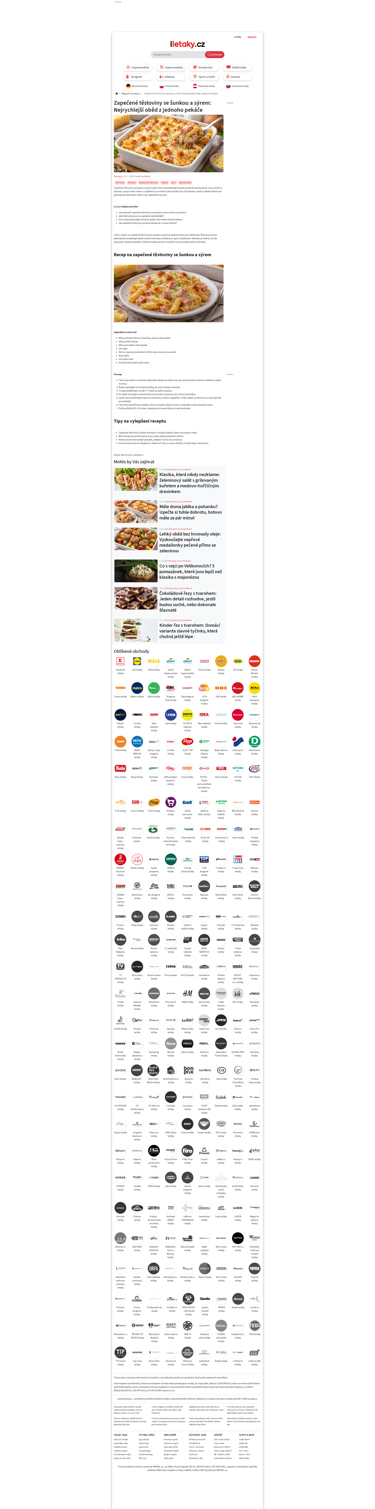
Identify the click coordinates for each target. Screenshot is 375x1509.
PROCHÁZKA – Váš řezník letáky (188, 1311)
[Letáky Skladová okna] (204, 1326)
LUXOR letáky (237, 1218)
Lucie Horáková (142, 176)
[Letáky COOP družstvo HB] (204, 1097)
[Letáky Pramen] (120, 1299)
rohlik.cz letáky (254, 1309)
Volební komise (120, 1447)
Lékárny (169, 77)
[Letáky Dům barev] (137, 967)
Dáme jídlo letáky (237, 1107)
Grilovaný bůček (171, 1447)
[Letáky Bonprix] (188, 1070)
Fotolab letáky (221, 927)
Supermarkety (140, 67)
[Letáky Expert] (204, 917)
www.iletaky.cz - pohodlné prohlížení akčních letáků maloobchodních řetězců (156, 1398)
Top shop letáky (137, 1362)
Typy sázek (219, 1443)
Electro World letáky (254, 896)
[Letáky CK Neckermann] (137, 1097)
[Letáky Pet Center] (221, 1269)
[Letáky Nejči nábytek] (204, 1238)
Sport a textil (206, 77)
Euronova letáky (238, 1134)
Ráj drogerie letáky (187, 698)
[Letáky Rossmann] (137, 886)
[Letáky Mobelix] (254, 917)
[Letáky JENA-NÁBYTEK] (204, 940)
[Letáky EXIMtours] (254, 1124)
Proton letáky (120, 927)
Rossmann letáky (137, 896)
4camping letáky (154, 1054)
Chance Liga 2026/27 (223, 1450)
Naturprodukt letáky (188, 1248)
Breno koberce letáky (154, 952)
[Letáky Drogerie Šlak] (170, 688)
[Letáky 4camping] (154, 1044)
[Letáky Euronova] (237, 1124)
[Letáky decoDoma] (254, 1097)
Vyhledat (216, 55)
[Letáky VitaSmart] (170, 1353)
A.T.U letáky (221, 1028)
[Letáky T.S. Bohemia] (237, 917)
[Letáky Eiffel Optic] (170, 1124)
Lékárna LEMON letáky (221, 814)
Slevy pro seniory (196, 1450)
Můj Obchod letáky (238, 812)
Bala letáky (120, 777)
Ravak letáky (238, 1307)
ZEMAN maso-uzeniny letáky (120, 900)
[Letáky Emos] (187, 1124)
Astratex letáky (254, 1054)
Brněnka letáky (153, 778)
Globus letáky (221, 671)
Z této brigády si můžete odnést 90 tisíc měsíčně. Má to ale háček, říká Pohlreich (167, 1410)
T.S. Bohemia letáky (237, 927)
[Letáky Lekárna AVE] (254, 1353)
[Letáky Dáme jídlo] (237, 1097)
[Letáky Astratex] (254, 1044)
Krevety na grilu (171, 1439)
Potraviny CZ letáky (221, 839)
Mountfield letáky (220, 896)
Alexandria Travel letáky (220, 1054)
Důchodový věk (195, 1458)
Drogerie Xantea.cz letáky (137, 1136)
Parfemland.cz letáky (187, 1279)
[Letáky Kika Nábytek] (120, 940)
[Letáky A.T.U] (221, 1020)
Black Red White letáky (153, 1080)
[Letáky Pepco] (204, 1269)
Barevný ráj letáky (254, 725)
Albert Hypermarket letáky (171, 673)
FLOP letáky (154, 811)
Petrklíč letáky (238, 1279)
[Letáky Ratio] (154, 688)
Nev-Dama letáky (221, 1248)
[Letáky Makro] (137, 688)
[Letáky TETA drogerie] (204, 688)
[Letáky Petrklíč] (237, 1269)
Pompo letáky (137, 1030)
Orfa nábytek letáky (153, 1279)
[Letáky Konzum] (254, 1178)
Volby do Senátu (121, 1439)
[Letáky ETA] (120, 802)
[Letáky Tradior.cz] (221, 860)
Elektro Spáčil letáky (187, 927)
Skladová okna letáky (204, 1336)
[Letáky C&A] (221, 1070)
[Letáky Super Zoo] (204, 1020)
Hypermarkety (173, 67)
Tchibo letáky (120, 1003)
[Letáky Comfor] (137, 715)
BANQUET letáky (137, 1080)
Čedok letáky (221, 1105)
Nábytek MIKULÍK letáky (153, 1250)
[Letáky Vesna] (137, 940)
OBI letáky (221, 696)
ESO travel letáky (221, 1134)
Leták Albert (244, 1439)
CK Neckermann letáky (137, 1109)
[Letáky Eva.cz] (137, 802)
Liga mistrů (144, 1447)
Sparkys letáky (171, 1030)
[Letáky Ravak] (238, 1299)
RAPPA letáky (221, 1309)
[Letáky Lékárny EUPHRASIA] (187, 1208)
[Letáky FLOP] (154, 802)
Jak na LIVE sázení (222, 1439)
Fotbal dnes (147, 1435)
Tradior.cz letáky (221, 869)
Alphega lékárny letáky (204, 754)
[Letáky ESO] (254, 769)
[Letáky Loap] (221, 1208)
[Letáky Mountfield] (221, 886)
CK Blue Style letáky (255, 1080)
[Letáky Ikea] (170, 1178)
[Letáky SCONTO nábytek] (187, 715)
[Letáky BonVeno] (205, 1070)
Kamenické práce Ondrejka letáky (221, 1191)
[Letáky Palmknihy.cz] (170, 1269)
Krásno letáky (137, 1218)
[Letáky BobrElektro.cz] (171, 1070)
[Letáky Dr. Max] (170, 742)
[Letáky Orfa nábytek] (153, 1269)
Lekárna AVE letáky (254, 1362)
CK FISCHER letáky (120, 1107)
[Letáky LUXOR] (237, 1208)
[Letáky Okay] (137, 917)
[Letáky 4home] (170, 1044)
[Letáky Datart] (120, 715)
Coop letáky (187, 777)
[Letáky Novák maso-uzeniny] (120, 829)
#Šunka (165, 182)
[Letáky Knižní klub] (237, 1178)
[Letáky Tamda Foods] (187, 860)
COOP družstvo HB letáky (204, 1109)
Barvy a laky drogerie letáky (154, 754)
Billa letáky (154, 669)
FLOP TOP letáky (187, 752)
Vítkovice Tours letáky (187, 1362)
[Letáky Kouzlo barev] (154, 967)
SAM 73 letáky (187, 1336)
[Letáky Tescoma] (237, 715)
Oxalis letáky (153, 837)
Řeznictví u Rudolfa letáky (154, 1338)
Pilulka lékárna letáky (221, 979)
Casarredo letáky (254, 950)
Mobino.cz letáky (120, 1248)
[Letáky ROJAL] (137, 860)
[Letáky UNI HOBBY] (237, 688)
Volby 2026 (120, 1435)
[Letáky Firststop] (154, 1020)
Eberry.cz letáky (153, 1134)
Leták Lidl (243, 1443)
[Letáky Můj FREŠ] (137, 1238)
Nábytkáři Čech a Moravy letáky (170, 1252)
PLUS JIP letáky (205, 839)
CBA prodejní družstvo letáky (170, 780)
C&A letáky (221, 1079)
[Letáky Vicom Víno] (154, 1353)
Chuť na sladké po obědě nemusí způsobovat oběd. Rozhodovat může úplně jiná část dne (130, 1421)
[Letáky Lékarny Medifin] (137, 994)
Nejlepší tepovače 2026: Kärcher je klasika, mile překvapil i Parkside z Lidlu (206, 1408)
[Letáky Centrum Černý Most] (238, 1070)
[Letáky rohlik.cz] (254, 1299)
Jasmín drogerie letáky (187, 1190)
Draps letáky (120, 1132)
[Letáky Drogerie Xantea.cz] (137, 1124)
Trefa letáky (120, 750)
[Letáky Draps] (120, 1124)
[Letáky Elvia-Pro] (254, 1020)
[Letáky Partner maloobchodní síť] (170, 829)
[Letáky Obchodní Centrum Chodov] (254, 1238)
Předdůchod (194, 1443)
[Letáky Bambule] (254, 994)
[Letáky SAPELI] (170, 886)
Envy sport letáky (170, 1003)
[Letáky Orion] (221, 715)
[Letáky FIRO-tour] (187, 1151)
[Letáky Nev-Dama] (221, 1238)
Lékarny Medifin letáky (137, 1005)
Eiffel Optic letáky (170, 1134)
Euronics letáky (154, 927)
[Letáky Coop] (187, 769)
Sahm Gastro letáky (171, 1336)
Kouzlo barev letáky (154, 977)
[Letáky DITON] (238, 769)
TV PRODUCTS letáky (120, 979)
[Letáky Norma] (254, 802)
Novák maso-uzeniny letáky (120, 843)
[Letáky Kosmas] (120, 1208)
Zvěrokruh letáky (204, 1362)
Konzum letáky (254, 1188)
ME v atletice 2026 (222, 1454)
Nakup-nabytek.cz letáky (137, 1056)
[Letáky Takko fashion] (221, 994)
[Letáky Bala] (120, 769)
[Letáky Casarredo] (254, 940)
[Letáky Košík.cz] (170, 802)
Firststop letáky (154, 1030)
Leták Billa (243, 1447)
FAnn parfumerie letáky (154, 1163)
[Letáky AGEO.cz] (204, 1044)
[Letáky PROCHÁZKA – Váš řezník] (188, 1299)
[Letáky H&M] (187, 994)
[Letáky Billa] (154, 661)
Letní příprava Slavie (223, 1458)
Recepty (118, 176)
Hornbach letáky (187, 896)
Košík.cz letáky (171, 812)
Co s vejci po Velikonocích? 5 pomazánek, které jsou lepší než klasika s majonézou (190, 572)
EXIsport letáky (120, 1161)
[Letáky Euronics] (154, 917)
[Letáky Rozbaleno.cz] (120, 1326)
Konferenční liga (146, 1454)
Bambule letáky (254, 1003)
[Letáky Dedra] (221, 769)
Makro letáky (137, 696)
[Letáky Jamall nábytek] (187, 940)
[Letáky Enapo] (204, 1124)
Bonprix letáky (189, 1080)
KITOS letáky (187, 975)
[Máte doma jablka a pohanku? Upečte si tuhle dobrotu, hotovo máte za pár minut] (136, 511)
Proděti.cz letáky (172, 1309)
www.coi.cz (168, 1390)
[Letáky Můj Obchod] (237, 802)
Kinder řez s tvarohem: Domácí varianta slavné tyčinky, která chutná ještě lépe (189, 631)
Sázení (218, 1435)
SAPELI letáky (170, 896)
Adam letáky (187, 1052)
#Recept (131, 182)
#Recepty (120, 182)
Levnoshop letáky (204, 1218)
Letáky (237, 37)
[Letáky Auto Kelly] (237, 886)
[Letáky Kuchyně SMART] (170, 1208)
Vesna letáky (137, 948)
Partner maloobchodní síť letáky (170, 841)
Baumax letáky (204, 896)
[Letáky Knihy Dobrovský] (120, 1044)
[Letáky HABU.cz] (221, 1151)
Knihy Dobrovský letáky (120, 1056)
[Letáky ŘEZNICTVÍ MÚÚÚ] (137, 1326)
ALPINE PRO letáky (237, 1054)
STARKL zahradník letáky (221, 1338)
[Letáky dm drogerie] (154, 886)
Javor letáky (204, 1186)
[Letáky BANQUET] (136, 1070)
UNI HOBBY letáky (237, 698)
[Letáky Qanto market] (205, 1299)
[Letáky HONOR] (120, 1178)
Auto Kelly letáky (238, 896)
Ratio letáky (154, 696)
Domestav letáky (204, 977)
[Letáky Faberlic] (137, 1151)
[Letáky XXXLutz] (254, 860)
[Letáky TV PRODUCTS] (120, 967)
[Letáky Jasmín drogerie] (187, 1178)
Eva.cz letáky (137, 811)
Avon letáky (120, 1079)
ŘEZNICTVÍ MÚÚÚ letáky (137, 1336)
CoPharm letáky (238, 1362)
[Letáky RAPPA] (221, 1299)
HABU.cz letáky (221, 1161)
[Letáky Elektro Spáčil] (187, 917)
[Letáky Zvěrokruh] (204, 1353)
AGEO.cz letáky (204, 1054)
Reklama (201, 1398)
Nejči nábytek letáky (204, 1250)
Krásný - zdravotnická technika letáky (154, 1222)
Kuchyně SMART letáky (171, 1220)
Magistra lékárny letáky (254, 1220)
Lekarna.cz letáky (254, 977)
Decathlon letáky (154, 1003)
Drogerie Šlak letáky (170, 698)
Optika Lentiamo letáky (137, 1281)
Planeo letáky (170, 927)
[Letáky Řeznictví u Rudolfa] (154, 1326)
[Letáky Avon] (120, 1070)
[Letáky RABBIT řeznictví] (120, 860)
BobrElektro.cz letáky (171, 1080)
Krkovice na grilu (171, 1443)
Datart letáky (120, 725)
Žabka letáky (221, 1361)
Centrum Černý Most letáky (238, 1082)
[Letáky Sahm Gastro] (171, 1326)
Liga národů (144, 1439)
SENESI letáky (170, 869)
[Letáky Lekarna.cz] (254, 967)
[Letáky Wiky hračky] (187, 1020)
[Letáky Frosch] (204, 1151)
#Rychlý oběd (185, 182)
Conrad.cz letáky (187, 1107)
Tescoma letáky (237, 725)
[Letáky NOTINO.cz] (237, 1238)
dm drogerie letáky (154, 896)
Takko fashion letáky (221, 1005)
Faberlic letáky (137, 1161)
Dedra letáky (221, 777)
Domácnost (205, 67)
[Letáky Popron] (254, 1269)
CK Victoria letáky (154, 1107)
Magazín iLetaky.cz (131, 93)
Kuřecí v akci (244, 1454)
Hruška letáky (137, 1188)
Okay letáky (137, 925)
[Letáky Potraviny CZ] (221, 829)
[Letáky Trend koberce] (237, 940)
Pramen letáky (120, 1309)
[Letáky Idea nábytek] (204, 715)
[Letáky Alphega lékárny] (204, 742)
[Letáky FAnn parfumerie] (154, 1151)
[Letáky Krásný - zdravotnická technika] (154, 1208)
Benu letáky (137, 777)
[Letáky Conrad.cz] (187, 1097)
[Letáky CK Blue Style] (254, 1070)
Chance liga (144, 1443)
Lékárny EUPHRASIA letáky (188, 1220)
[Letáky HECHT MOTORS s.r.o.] (237, 967)
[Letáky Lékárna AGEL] (204, 802)
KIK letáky (238, 1002)
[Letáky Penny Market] (254, 661)
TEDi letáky (254, 1334)
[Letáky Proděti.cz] (172, 1299)
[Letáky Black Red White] (153, 1070)
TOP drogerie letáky (204, 871)
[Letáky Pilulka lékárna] (221, 967)
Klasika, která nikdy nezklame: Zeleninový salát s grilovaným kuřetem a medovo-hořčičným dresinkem (189, 483)
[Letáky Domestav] (204, 967)
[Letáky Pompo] (137, 1020)
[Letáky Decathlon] (154, 994)
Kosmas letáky (120, 1218)
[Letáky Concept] (170, 1097)
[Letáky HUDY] (154, 1178)
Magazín (252, 37)
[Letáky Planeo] (170, 917)
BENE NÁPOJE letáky (137, 754)
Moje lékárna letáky (221, 752)
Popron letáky (254, 1279)
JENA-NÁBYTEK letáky (204, 952)
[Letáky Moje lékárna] (221, 742)
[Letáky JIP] (237, 661)
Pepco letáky (204, 1277)
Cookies (211, 1398)
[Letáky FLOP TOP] (187, 742)
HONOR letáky (120, 1188)
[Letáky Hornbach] (187, 886)
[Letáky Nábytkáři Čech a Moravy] (170, 1238)
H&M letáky (187, 1002)
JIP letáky (238, 669)
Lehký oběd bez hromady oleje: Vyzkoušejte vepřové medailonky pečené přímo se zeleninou (190, 542)
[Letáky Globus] (221, 661)
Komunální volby (121, 1443)
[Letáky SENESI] (170, 860)
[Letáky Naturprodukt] (188, 1238)
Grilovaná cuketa (171, 1450)
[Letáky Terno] (120, 688)
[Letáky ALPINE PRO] (237, 1044)
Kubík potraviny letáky (187, 814)
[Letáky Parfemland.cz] (187, 1269)
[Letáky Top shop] (137, 1353)
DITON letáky (238, 778)
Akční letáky (244, 1458)
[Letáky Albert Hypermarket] (171, 661)
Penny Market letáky (254, 673)
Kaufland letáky (120, 671)
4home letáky (170, 1054)
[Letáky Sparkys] (170, 1020)
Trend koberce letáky (238, 952)
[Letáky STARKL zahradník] (221, 1326)
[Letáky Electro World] (254, 886)
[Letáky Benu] (137, 769)
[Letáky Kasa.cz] (237, 1020)
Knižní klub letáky (237, 1188)
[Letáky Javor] (204, 1178)
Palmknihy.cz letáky (170, 1279)
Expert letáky (204, 927)
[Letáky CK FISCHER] (120, 1097)
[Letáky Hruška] (137, 1178)
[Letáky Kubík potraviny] (187, 802)
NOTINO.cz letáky (238, 1248)
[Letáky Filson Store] (170, 1151)
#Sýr (173, 182)
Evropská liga (145, 1450)
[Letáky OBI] (221, 688)
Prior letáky (238, 837)
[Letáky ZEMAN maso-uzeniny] (120, 886)
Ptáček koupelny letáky (254, 841)
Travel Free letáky (237, 869)
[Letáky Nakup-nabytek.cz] (137, 1044)
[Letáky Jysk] (170, 715)
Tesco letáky (204, 669)
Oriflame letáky (136, 839)
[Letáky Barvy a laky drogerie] (154, 742)
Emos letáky (187, 1132)
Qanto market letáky (205, 1311)
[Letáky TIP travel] (120, 1353)
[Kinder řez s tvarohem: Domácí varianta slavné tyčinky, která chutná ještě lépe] (136, 630)
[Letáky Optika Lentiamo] (136, 1269)
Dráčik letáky (120, 1028)
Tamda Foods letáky (187, 869)
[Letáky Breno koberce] (154, 940)
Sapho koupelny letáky (154, 871)
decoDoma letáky (254, 1107)
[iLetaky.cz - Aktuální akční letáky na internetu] (117, 93)
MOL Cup (142, 1458)
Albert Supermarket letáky (187, 673)
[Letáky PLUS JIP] (205, 829)
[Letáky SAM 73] (187, 1326)
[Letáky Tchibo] (120, 994)
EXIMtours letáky (254, 1134)
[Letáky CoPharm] (237, 1353)
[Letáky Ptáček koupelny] (254, 829)
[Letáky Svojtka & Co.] (237, 1326)
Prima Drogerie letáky (136, 1311)
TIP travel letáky (120, 1362)
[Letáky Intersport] (237, 742)
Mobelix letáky (255, 927)
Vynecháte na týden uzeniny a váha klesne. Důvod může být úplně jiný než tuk (243, 1421)
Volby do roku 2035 (122, 1458)
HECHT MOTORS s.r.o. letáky (237, 979)
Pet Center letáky (221, 1279)
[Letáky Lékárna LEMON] (221, 802)
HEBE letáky (254, 1159)
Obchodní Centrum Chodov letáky (254, 1252)
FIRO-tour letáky (187, 1161)
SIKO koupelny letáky (254, 700)
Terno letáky (120, 696)
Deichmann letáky (254, 752)
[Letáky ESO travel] (221, 1124)
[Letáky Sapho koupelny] (154, 860)
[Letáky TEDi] (254, 1326)
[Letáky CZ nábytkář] (170, 940)
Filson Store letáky (171, 1161)
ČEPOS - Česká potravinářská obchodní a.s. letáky (204, 784)
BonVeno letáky (205, 1080)
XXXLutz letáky (254, 869)
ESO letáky (254, 777)
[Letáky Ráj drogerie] (187, 688)
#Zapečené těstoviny (148, 182)
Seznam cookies (225, 1398)
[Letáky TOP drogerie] (204, 860)
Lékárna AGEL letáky (204, 812)
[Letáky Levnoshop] (204, 1208)
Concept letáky (171, 1107)
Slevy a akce (246, 1435)
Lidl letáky (137, 669)
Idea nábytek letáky (204, 725)
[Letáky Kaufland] (120, 661)
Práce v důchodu (196, 1447)
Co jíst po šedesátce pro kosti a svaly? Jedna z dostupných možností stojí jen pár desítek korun (168, 1421)
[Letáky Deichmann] (254, 742)
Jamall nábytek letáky (187, 952)
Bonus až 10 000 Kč (222, 1447)
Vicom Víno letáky (154, 1362)
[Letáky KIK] (237, 994)
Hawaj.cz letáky (237, 1161)
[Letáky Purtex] (221, 940)
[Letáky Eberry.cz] (154, 1124)
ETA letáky (120, 811)
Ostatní (235, 77)
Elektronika (238, 67)
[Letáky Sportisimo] (204, 994)
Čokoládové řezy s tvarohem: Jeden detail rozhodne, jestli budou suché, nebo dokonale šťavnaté (188, 602)
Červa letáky (171, 975)
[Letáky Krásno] (137, 1208)
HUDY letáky (154, 1186)
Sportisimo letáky (204, 1003)
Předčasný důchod (197, 1439)
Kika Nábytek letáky (120, 952)
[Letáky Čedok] (221, 1097)
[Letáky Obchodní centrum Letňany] (120, 1269)
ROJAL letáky (137, 868)
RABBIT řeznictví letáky (120, 871)
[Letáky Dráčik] (120, 1020)
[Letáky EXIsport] (120, 1151)
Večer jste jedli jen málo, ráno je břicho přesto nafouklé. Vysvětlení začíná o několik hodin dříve (206, 1421)
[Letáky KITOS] (187, 967)
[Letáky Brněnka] (153, 769)
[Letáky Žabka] (221, 1353)
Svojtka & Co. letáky (237, 1336)
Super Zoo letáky (204, 1030)
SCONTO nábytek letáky (187, 727)
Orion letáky (221, 723)
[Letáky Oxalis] (153, 829)
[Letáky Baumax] (204, 886)
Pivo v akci (243, 1450)
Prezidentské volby (122, 1454)
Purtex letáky (221, 950)
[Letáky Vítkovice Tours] (187, 1353)
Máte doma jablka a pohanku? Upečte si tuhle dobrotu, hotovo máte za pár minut (190, 512)
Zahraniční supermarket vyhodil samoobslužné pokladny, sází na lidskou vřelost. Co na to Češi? (128, 1410)
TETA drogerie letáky (204, 700)
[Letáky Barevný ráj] (254, 715)
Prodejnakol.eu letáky (154, 1309)
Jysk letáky (170, 723)
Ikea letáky (170, 1186)
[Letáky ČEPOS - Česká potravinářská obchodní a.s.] (204, 769)
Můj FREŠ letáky (137, 1248)
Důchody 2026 (197, 1435)
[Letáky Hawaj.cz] (237, 1151)
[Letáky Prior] (238, 829)
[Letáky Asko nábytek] (154, 715)
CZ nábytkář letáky (171, 950)
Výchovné (193, 1454)
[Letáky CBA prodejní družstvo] (170, 769)
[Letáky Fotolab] (221, 917)
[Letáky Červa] (170, 967)
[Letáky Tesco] (204, 661)
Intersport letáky (237, 752)
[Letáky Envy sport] (170, 994)
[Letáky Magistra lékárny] (254, 1208)
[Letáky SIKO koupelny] (254, 688)
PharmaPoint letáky (188, 839)
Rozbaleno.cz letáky (120, 1336)
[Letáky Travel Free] (237, 860)
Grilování (170, 1435)
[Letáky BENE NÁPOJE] (137, 742)
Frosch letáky (204, 1161)
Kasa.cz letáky (238, 1030)
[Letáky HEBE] (254, 1151)
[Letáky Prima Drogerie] (136, 1299)
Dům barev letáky (137, 977)
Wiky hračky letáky (187, 1030)
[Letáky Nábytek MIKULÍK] (153, 1238)
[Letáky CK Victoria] (154, 1097)
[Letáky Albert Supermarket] (187, 661)
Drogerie (136, 77)
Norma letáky (254, 812)
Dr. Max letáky (170, 752)
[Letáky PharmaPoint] (188, 829)
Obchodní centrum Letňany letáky (120, 1282)
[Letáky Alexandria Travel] (221, 1044)
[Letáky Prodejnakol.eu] (154, 1299)
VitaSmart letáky (171, 1362)
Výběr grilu (168, 1458)
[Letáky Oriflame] (136, 829)
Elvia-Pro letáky (254, 1030)
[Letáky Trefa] (120, 742)
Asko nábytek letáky (154, 727)
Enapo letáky (204, 1132)
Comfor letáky (137, 725)
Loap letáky (221, 1216)
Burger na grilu (170, 1454)
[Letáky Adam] (187, 1044)
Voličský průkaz (120, 1450)
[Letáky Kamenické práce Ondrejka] (221, 1178)
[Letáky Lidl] (137, 661)
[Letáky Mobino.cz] (120, 1238)
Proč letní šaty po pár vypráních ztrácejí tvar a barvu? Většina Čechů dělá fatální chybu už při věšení (242, 1410)
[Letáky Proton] (120, 917)
